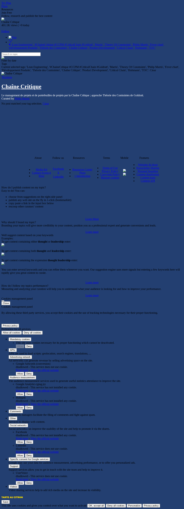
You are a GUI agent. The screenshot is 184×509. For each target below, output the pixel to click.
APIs (12, 350)
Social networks (18, 425)
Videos (13, 486)
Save (5, 502)
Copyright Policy (110, 174)
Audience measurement (22, 377)
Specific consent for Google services (29, 459)
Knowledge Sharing (147, 167)
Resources (7, 9)
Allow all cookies (11, 332)
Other (13, 418)
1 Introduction (82, 175)
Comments (15, 411)
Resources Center (82, 169)
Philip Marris (22, 98)
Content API (148, 180)
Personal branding (148, 171)
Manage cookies (110, 177)
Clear (46, 103)
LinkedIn (58, 176)
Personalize (134, 505)
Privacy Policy (110, 171)
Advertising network (20, 357)
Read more (22, 370)
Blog (41, 175)
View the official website (45, 370)
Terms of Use (110, 167)
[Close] (2, 300)
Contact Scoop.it (41, 172)
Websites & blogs (148, 164)
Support (14, 466)
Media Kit (41, 169)
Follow (5, 31)
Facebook (58, 168)
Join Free (6, 12)
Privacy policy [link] (10, 325)
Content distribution (148, 174)
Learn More (92, 219)
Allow (20, 346)
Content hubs (147, 177)
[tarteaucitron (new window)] (12, 499)
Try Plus (6, 2)
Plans (4, 6)
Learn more (92, 231)
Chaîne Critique (21, 86)
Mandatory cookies (20, 339)
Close (6, 303)
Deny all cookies (32, 332)
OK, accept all (96, 505)
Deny (29, 346)
